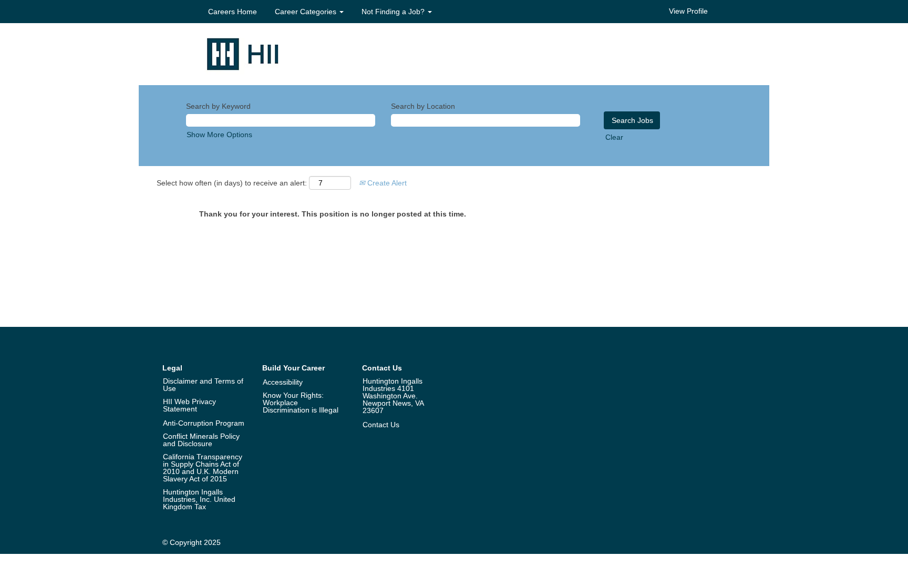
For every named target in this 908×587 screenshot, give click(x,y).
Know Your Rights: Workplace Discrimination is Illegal (300, 402)
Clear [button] (614, 137)
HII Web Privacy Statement (189, 405)
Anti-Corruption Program (203, 423)
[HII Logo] (243, 53)
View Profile (688, 11)
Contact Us (381, 424)
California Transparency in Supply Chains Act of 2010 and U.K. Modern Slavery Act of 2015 (202, 467)
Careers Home (232, 11)
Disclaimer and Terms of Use (203, 385)
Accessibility (283, 382)
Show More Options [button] (219, 134)
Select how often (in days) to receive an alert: (232, 183)
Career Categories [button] (306, 11)
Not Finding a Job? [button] (394, 11)
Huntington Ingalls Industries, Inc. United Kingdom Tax (199, 499)
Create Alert (386, 183)
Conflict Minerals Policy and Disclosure (201, 440)
